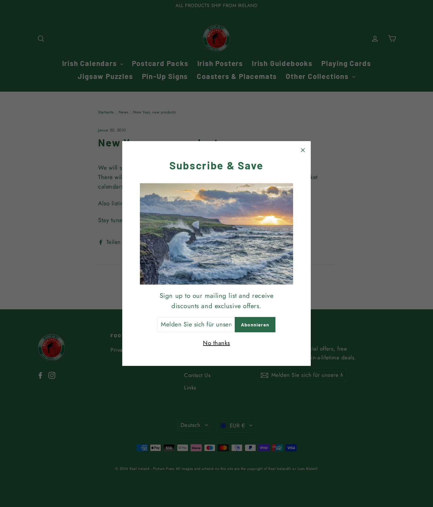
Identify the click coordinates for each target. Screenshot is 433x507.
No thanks (216, 343)
